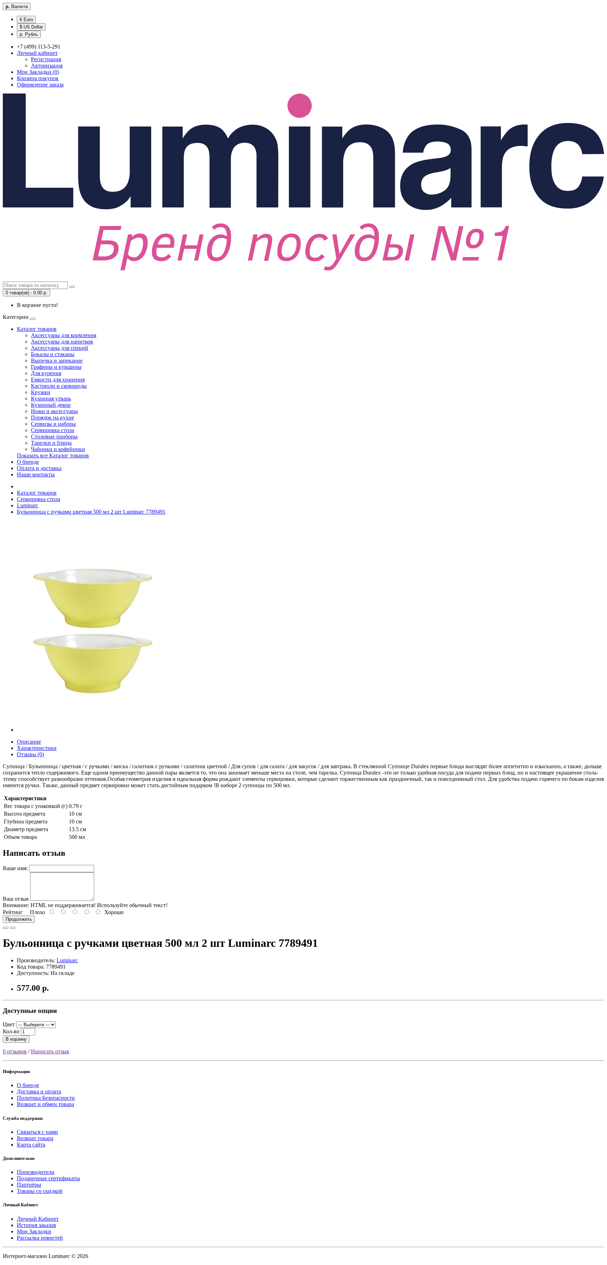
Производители (35, 1172)
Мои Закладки (34, 1231)
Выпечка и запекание (57, 361)
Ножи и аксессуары (54, 411)
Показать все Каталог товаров (53, 455)
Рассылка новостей (40, 1238)
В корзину (16, 1039)
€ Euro (26, 19)
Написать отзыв (50, 1051)
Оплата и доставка (39, 468)
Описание (29, 742)
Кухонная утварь (51, 399)
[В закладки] (5, 928)
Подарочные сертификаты (48, 1178)
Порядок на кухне (52, 417)
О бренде (28, 462)
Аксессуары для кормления (63, 335)
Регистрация (46, 59)
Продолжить (19, 919)
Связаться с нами (37, 1132)
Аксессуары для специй (59, 348)
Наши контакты (36, 474)
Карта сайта (31, 1145)
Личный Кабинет (38, 1219)
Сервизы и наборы (53, 424)
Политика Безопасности (46, 1098)
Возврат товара (35, 1138)
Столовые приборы (54, 436)
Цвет (9, 1024)
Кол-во (11, 1031)
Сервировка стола (52, 430)
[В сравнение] (12, 928)
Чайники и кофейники (58, 449)
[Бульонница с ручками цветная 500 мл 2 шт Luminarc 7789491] (96, 730)
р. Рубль (29, 34)
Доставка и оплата (39, 1091)
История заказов (36, 1225)
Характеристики (37, 748)
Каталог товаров (37, 329)
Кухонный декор (51, 405)
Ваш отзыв (16, 899)
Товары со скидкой (40, 1191)
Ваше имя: (15, 868)
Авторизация (47, 66)
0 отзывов (15, 1051)
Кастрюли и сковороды (59, 386)
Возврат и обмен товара (45, 1104)
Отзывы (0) (30, 754)
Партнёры (29, 1185)
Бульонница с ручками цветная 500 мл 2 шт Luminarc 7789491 (91, 512)
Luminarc (27, 505)
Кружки (40, 392)
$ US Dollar (31, 27)
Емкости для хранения (58, 380)
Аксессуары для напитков (62, 342)
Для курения (46, 373)
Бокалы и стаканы (52, 354)
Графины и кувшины (56, 367)
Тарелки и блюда (51, 443)
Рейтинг (13, 912)
